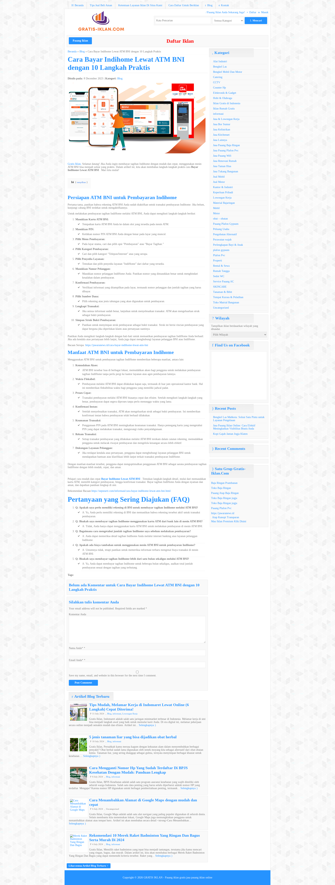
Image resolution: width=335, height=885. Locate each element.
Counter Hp (219, 87)
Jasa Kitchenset (221, 134)
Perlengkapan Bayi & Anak (228, 244)
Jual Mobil (219, 176)
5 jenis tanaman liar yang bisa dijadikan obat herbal (133, 737)
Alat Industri (220, 61)
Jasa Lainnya (220, 140)
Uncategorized (221, 307)
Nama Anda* (76, 648)
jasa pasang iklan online (199, 877)
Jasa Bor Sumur (221, 124)
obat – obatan (220, 218)
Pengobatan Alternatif (225, 234)
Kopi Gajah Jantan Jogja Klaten (230, 433)
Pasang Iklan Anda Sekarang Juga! (225, 12)
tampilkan (81, 182)
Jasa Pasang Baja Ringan (226, 145)
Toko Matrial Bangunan (226, 302)
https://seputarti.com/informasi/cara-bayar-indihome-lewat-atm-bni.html (131, 490)
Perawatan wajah (222, 239)
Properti (217, 260)
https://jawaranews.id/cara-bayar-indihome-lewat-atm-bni (116, 345)
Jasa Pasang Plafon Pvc (225, 150)
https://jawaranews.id (222, 513)
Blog (208, 5)
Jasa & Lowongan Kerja (226, 119)
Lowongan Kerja (129, 713)
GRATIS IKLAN (153, 877)
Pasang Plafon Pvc (221, 508)
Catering (217, 77)
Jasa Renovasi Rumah (225, 161)
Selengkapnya (147, 725)
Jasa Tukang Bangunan (225, 171)
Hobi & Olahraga (222, 98)
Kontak (224, 5)
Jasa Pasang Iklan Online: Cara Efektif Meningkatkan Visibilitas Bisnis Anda (234, 427)
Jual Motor (219, 181)
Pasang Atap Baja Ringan (225, 493)
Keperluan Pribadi (223, 192)
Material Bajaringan (224, 202)
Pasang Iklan (80, 40)
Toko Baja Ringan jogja (224, 498)
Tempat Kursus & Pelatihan (228, 297)
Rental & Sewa (221, 265)
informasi (117, 713)
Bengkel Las (220, 66)
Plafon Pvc (219, 255)
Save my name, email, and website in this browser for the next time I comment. (112, 675)
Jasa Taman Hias (222, 166)
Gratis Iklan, (74, 163)
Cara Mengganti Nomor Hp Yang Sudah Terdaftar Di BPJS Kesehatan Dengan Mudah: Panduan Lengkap (138, 770)
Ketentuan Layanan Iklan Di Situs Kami (140, 5)
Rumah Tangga (221, 271)
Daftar (251, 12)
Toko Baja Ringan (221, 488)
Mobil (216, 208)
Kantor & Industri (223, 187)
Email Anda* (76, 660)
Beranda (78, 5)
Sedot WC (218, 276)
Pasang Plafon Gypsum (225, 223)
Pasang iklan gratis (175, 877)
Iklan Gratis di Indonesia (226, 103)
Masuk (263, 12)
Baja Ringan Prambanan (224, 483)
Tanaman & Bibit (222, 292)
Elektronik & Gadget (224, 92)
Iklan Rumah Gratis (224, 108)
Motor (216, 213)
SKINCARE (220, 286)
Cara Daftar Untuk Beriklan (183, 5)
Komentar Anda (77, 614)
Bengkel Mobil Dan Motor (227, 71)
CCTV (216, 82)
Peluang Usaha (221, 229)
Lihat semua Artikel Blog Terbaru (88, 865)
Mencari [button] (256, 20)
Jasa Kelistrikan (221, 129)
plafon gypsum (221, 250)
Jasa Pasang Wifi (222, 155)
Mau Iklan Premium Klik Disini (228, 521)
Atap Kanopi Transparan (225, 517)
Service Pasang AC (223, 281)
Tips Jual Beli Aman (101, 5)
